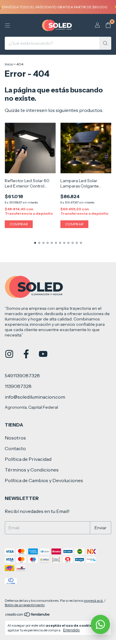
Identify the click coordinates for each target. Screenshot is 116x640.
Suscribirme (58, 104)
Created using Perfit (58, 126)
